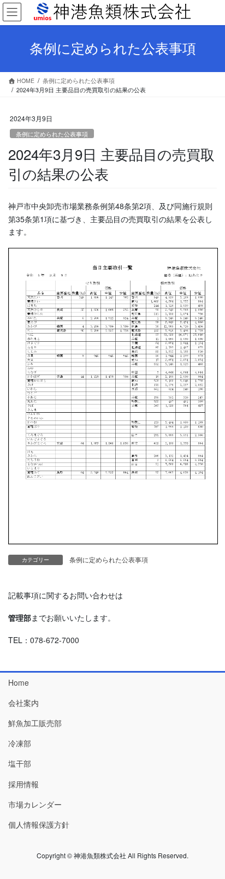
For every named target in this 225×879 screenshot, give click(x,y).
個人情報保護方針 (38, 824)
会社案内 (23, 702)
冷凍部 (19, 743)
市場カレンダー (35, 804)
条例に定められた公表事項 (52, 133)
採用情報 (23, 784)
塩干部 (19, 763)
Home (18, 682)
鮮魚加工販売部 (35, 722)
